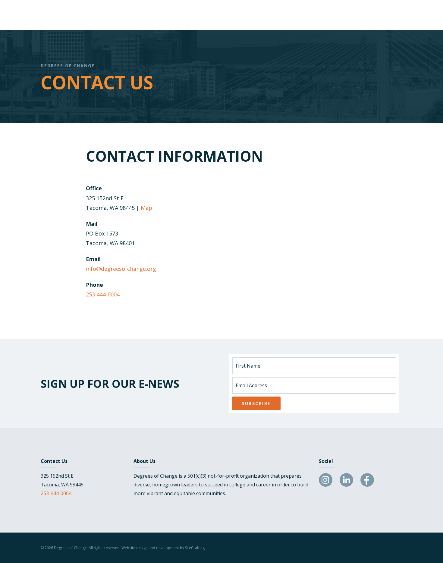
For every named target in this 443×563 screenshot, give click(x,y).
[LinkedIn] (346, 480)
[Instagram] (325, 480)
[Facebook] (367, 480)
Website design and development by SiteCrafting (163, 547)
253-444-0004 (103, 294)
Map (146, 207)
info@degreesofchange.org (121, 268)
